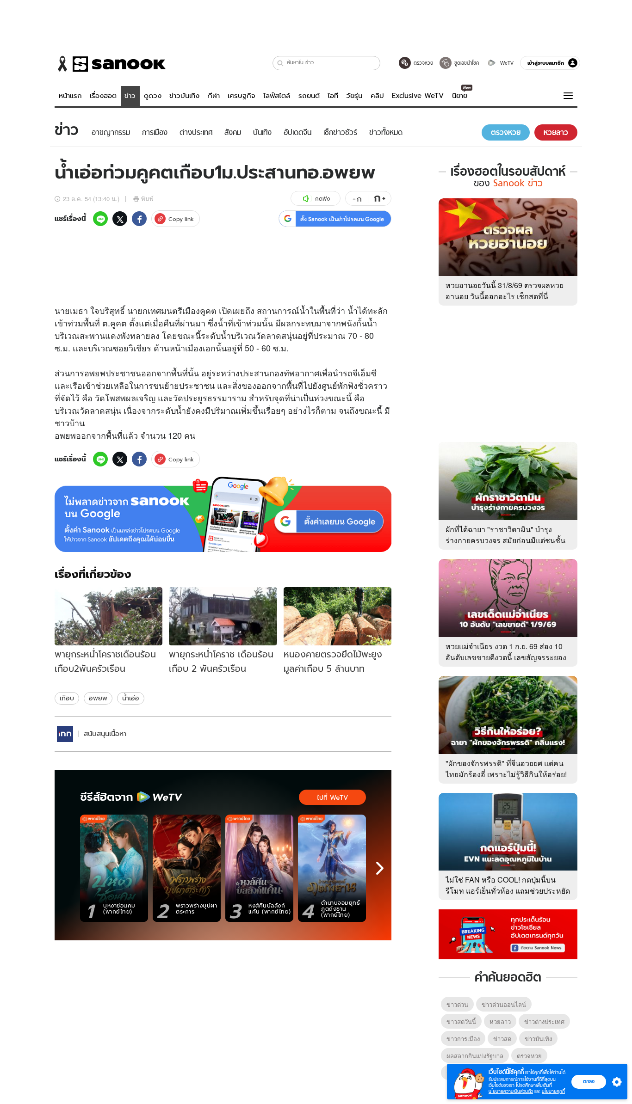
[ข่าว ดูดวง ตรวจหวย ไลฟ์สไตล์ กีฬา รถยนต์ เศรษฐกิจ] (110, 63)
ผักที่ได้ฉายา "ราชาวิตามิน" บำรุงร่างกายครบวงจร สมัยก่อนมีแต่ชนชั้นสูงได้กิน (505, 540)
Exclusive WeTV (418, 96)
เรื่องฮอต (103, 96)
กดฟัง (322, 198)
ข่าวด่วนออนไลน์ (504, 1004)
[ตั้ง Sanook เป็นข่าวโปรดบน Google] (223, 514)
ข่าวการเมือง (463, 1038)
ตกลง (589, 1081)
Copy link (181, 219)
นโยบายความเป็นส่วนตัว (511, 1091)
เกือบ (67, 698)
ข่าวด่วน (457, 1004)
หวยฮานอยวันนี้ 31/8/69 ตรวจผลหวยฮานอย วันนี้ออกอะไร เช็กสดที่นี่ (505, 290)
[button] (280, 63)
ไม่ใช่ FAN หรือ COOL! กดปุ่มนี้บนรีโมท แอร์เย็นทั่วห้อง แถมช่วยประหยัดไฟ (508, 890)
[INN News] (65, 734)
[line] (100, 218)
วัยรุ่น (354, 96)
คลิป (377, 96)
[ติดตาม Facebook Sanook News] (508, 933)
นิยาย (459, 96)
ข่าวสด (502, 1038)
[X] (119, 218)
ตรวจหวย (529, 1055)
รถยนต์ (309, 96)
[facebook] (139, 218)
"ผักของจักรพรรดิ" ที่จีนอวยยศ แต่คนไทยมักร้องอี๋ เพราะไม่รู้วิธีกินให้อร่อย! (506, 768)
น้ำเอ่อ (130, 698)
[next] (379, 868)
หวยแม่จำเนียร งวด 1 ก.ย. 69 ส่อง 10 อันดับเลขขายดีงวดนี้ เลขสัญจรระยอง (506, 651)
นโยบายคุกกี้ (553, 1091)
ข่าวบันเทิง (184, 96)
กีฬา (214, 96)
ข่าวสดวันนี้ (461, 1021)
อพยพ (98, 698)
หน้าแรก (70, 96)
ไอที (333, 96)
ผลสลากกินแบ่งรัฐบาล (474, 1055)
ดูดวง (152, 96)
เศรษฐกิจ (241, 96)
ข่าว (130, 96)
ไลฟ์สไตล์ (276, 96)
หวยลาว (500, 1021)
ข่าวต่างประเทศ (544, 1021)
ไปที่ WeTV (332, 797)
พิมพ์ (147, 198)
